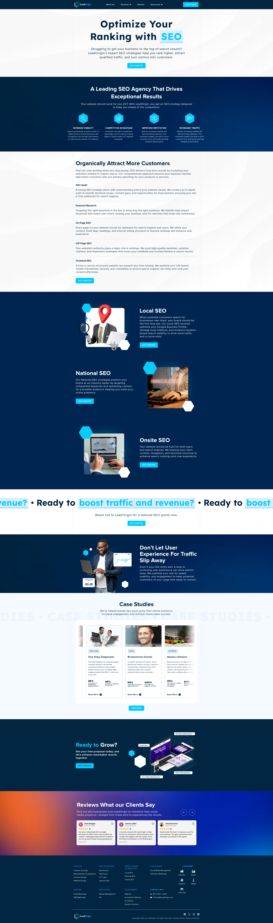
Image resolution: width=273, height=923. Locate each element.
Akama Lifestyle (150, 657)
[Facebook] (185, 914)
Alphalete (186, 657)
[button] (184, 812)
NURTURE (77, 890)
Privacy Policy (178, 918)
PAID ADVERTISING (107, 866)
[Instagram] (194, 914)
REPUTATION (104, 890)
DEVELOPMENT (131, 890)
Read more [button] (83, 842)
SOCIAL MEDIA (156, 866)
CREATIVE (78, 866)
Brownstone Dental (113, 657)
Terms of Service (192, 918)
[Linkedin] (198, 914)
